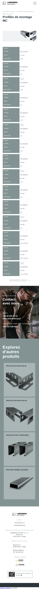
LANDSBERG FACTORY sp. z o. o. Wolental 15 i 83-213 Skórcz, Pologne (19, 534)
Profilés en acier (9, 11)
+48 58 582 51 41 (10, 316)
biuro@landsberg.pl (12, 318)
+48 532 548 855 (10, 327)
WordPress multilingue (5, 588)
